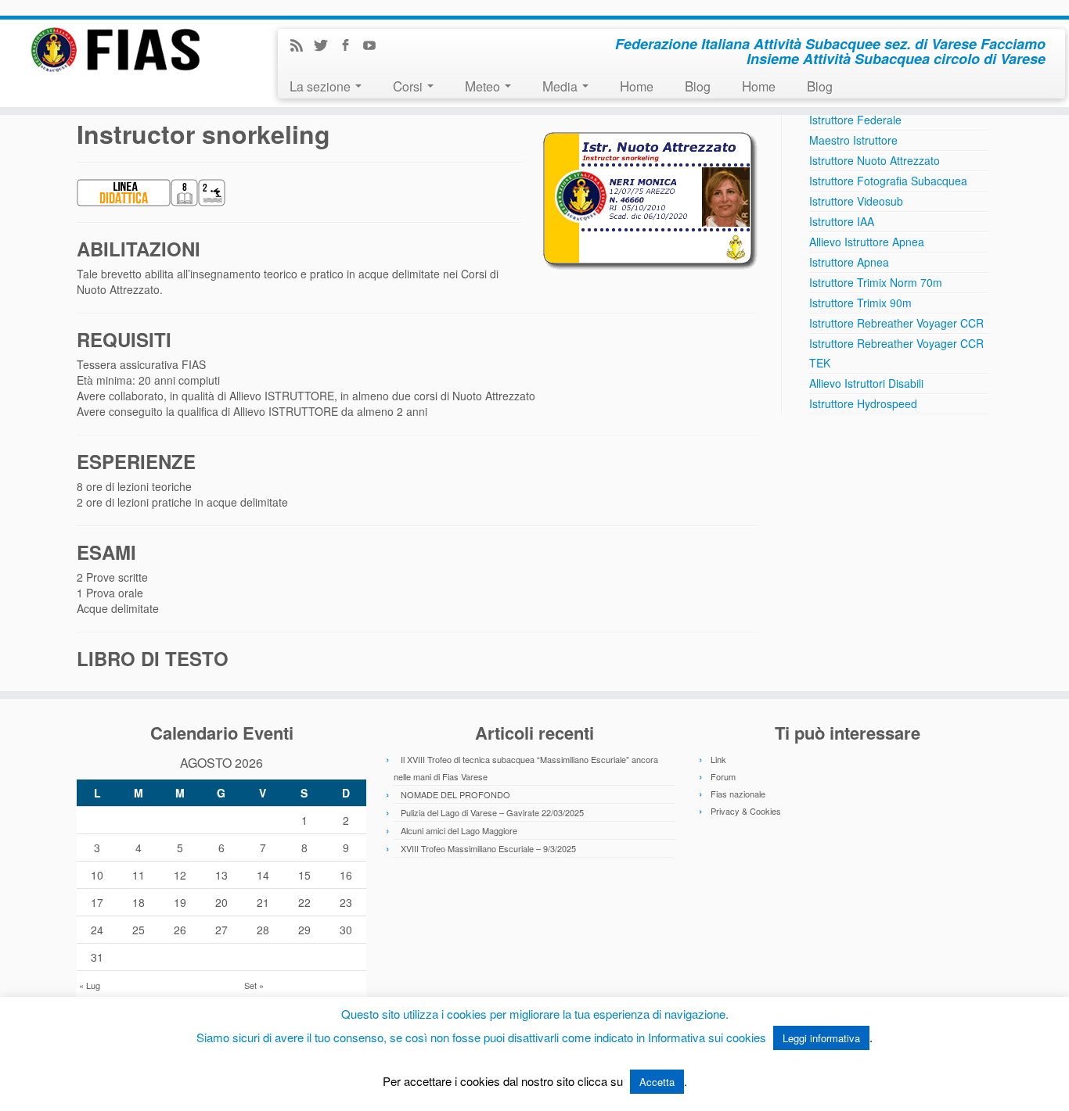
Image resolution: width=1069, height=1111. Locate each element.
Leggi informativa (821, 1037)
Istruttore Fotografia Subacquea (888, 180)
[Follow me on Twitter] (326, 46)
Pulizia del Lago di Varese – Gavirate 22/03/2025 (492, 812)
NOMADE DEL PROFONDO (455, 794)
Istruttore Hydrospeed (863, 403)
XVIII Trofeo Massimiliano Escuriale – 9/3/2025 (488, 848)
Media (561, 85)
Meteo (484, 85)
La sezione (322, 85)
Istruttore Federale (855, 119)
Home (636, 85)
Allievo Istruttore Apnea (866, 241)
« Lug (89, 985)
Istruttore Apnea (849, 262)
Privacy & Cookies (746, 811)
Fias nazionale (738, 793)
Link (718, 759)
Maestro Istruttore (853, 140)
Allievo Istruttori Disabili (866, 383)
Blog (698, 85)
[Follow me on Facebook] (350, 46)
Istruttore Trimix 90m (860, 302)
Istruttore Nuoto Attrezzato (874, 160)
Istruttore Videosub (856, 201)
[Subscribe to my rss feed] (302, 46)
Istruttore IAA (841, 221)
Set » (254, 985)
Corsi (409, 85)
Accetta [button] (657, 1081)
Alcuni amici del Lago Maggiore (459, 830)
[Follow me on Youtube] (374, 46)
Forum (723, 776)
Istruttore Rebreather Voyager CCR (896, 323)
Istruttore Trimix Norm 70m (875, 282)
